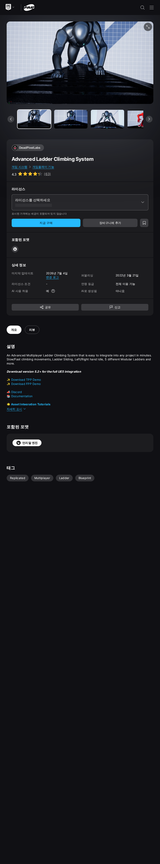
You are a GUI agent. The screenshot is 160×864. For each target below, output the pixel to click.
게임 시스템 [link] (20, 167)
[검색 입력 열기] (142, 7)
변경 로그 (52, 277)
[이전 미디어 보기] (11, 119)
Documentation (22, 396)
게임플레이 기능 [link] (43, 167)
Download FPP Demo (26, 384)
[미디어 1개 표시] (71, 119)
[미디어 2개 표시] (107, 119)
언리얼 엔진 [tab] (30, 442)
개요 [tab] (14, 329)
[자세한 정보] (53, 290)
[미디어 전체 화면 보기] (148, 27)
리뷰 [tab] (32, 329)
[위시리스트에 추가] (144, 223)
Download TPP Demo (26, 379)
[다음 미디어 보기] (149, 119)
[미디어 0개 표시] (34, 119)
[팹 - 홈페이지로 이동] (29, 7)
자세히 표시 (14, 409)
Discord (16, 392)
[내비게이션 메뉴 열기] (151, 7)
